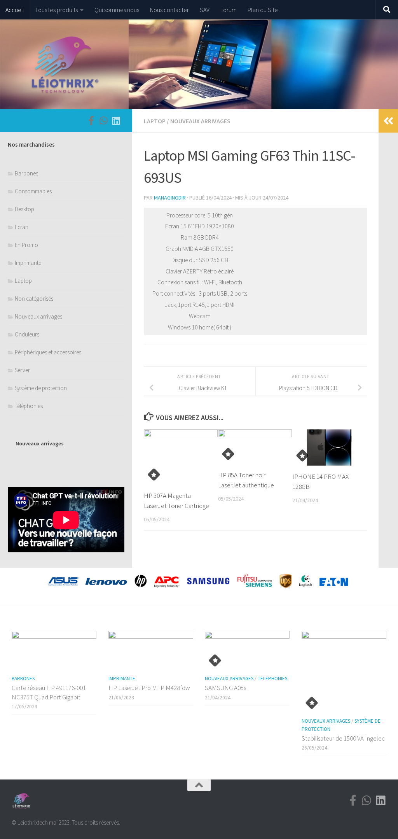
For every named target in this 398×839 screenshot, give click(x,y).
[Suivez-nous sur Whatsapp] (103, 120)
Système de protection (41, 388)
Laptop (155, 121)
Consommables (33, 191)
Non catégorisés (34, 298)
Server (22, 370)
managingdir (170, 197)
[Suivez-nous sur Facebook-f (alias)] (91, 120)
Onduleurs (27, 334)
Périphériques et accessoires (48, 352)
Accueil (14, 10)
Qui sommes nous (116, 10)
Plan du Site (263, 10)
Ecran (21, 227)
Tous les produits (56, 10)
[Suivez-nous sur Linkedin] (115, 120)
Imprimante (28, 262)
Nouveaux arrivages (200, 121)
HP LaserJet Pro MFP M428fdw (149, 687)
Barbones (26, 173)
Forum (228, 10)
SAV (204, 10)
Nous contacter (169, 10)
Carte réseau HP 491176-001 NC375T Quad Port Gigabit (49, 692)
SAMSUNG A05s (225, 687)
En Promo (26, 245)
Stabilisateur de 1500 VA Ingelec (343, 738)
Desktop (24, 209)
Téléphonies (29, 406)
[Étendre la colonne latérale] (388, 121)
